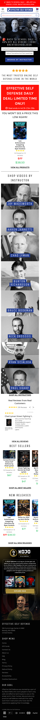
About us (5, 653)
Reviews (5, 673)
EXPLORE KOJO (20, 591)
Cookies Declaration (9, 679)
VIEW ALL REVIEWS (20, 441)
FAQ (3, 656)
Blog (3, 659)
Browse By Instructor (19, 60)
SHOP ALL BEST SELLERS (20, 488)
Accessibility (6, 676)
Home (4, 643)
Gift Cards (5, 646)
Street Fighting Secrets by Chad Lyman (9, 429)
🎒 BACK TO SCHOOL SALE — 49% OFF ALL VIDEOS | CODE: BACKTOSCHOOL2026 (20, 3)
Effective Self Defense (13, 709)
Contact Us (6, 650)
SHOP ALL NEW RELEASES (20, 543)
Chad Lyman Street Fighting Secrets (21, 416)
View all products (20, 167)
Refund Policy (7, 669)
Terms (4, 663)
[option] (20, 40)
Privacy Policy (7, 666)
